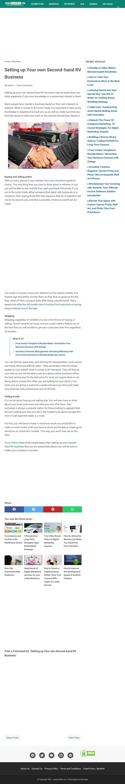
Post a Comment (25, 85)
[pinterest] (53, 509)
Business (12, 12)
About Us (25, 768)
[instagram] (61, 755)
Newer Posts (12, 737)
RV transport (54, 369)
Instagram (30, 12)
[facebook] (14, 509)
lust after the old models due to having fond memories (41, 304)
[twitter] (33, 509)
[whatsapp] (72, 509)
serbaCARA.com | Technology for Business (70, 779)
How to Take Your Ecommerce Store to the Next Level (103, 81)
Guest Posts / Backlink (94, 768)
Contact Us (37, 768)
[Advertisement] (62, 34)
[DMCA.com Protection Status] (87, 754)
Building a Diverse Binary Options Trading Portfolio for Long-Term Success (103, 141)
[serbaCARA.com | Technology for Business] (15, 4)
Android (54, 4)
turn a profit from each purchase (42, 188)
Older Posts (74, 737)
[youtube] (51, 755)
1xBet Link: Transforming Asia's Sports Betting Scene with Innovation (102, 111)
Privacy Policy (51, 768)
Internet (69, 4)
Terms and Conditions (70, 768)
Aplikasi (108, 4)
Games (93, 4)
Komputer (37, 4)
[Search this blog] (118, 8)
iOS (82, 4)
